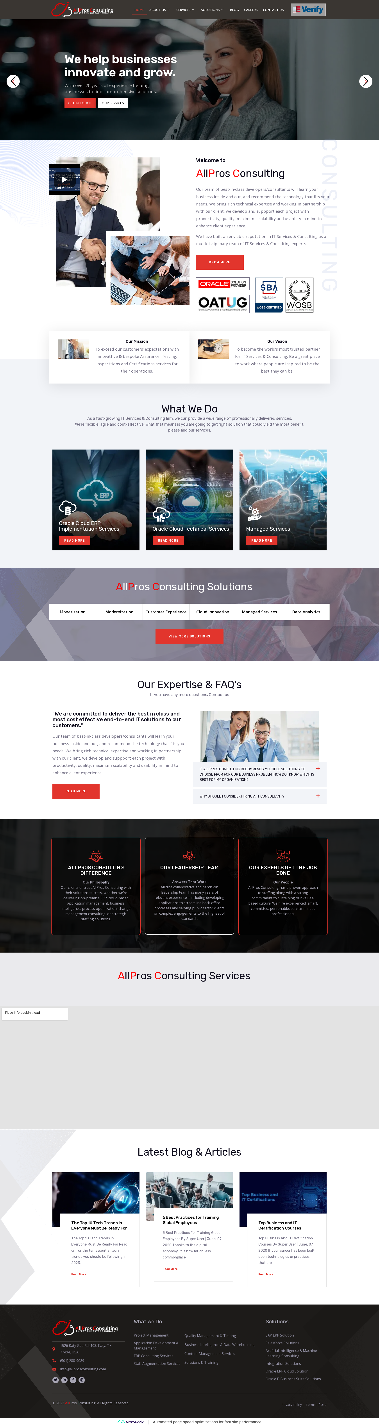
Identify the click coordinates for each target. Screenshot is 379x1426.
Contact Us (273, 9)
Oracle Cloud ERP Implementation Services (89, 526)
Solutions (210, 9)
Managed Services (268, 529)
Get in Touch (80, 103)
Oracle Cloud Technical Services (191, 529)
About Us (157, 9)
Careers (251, 9)
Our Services (113, 103)
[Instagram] (82, 1380)
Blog (234, 9)
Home (139, 9)
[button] (13, 81)
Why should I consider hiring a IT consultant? (242, 796)
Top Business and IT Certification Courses (279, 1225)
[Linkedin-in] (64, 1380)
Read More (78, 1274)
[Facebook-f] (73, 1380)
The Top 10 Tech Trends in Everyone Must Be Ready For (99, 1225)
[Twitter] (55, 1380)
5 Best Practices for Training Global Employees (191, 1220)
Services (183, 9)
